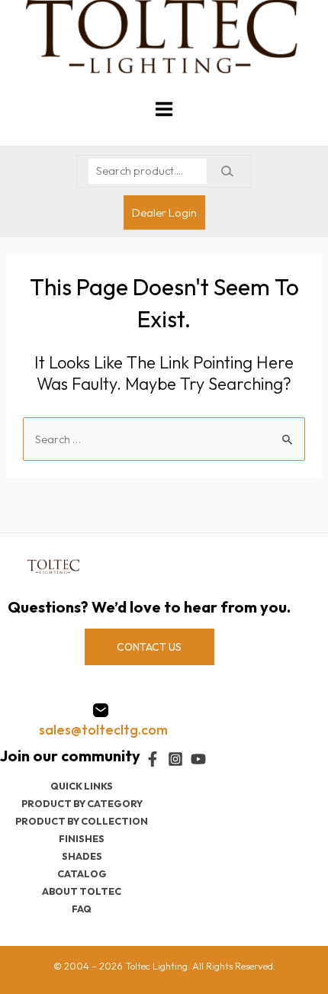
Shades (82, 856)
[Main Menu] (164, 109)
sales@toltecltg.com (103, 729)
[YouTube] (198, 759)
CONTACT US (149, 647)
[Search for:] (164, 439)
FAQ (82, 908)
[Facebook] (152, 759)
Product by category (82, 803)
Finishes (82, 838)
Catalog (82, 873)
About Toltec (81, 891)
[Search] (227, 171)
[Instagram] (175, 759)
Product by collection (81, 821)
